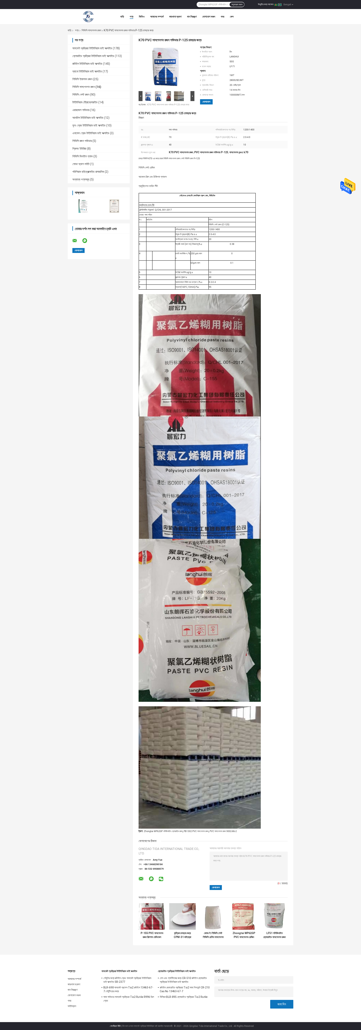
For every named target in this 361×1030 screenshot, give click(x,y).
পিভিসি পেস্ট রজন (80, 94)
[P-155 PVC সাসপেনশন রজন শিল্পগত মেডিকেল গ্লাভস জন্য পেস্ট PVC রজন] (152, 916)
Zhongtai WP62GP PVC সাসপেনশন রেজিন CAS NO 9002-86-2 (244, 935)
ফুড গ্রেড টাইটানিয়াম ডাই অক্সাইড (88, 125)
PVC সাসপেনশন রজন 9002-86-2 (223, 831)
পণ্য (131, 16)
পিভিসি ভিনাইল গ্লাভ (82, 156)
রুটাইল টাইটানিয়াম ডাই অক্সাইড (87, 63)
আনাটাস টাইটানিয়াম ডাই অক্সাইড (87, 118)
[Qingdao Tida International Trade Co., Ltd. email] (77, 240)
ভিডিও (142, 16)
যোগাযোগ (206, 101)
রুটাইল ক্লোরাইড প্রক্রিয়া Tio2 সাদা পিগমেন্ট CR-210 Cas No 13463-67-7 (185, 989)
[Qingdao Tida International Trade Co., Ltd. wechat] (161, 879)
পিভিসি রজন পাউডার (82, 141)
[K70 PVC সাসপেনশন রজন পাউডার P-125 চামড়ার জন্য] (165, 68)
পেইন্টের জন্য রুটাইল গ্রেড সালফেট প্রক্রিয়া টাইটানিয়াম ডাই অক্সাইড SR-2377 (127, 980)
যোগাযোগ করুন (208, 16)
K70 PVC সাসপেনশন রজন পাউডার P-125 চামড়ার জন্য (168, 104)
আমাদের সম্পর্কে (157, 16)
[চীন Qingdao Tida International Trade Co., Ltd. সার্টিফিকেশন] (83, 206)
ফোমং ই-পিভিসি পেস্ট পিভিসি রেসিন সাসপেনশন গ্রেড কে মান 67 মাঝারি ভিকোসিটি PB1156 (213, 935)
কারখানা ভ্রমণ (175, 16)
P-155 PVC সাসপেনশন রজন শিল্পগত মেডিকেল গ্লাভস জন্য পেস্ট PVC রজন (152, 935)
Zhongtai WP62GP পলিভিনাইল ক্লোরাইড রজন (163, 831)
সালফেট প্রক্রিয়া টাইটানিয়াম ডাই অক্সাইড (92, 48)
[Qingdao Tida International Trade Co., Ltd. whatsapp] (87, 240)
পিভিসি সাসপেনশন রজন (91, 30)
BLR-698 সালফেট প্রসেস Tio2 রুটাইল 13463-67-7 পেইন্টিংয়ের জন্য (128, 989)
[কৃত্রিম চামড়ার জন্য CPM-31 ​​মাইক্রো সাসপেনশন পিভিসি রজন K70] (182, 916)
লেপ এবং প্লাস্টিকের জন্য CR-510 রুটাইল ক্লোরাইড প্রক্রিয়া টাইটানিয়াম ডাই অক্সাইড (183, 980)
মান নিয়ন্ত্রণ (192, 16)
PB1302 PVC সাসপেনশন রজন (196, 831)
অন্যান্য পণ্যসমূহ (80, 179)
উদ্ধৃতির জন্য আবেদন (265, 4)
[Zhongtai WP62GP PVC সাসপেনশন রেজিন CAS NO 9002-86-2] (244, 916)
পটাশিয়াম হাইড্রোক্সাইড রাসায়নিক (88, 172)
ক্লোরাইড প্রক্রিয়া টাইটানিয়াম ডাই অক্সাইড (93, 56)
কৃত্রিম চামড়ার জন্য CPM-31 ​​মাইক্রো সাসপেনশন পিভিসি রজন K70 (182, 935)
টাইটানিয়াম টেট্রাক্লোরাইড (85, 102)
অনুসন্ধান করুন (236, 4)
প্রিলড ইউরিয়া (79, 148)
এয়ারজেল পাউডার (80, 110)
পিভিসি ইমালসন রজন (82, 79)
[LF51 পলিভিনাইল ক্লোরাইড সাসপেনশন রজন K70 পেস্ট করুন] (274, 916)
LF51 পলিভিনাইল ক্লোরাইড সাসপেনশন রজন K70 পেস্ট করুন (274, 935)
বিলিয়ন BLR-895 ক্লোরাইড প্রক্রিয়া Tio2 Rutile (184, 996)
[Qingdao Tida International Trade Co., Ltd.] (88, 16)
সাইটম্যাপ (72, 1006)
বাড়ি (122, 16)
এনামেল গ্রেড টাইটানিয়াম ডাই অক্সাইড (90, 133)
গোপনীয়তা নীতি (115, 1026)
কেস (232, 16)
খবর (222, 16)
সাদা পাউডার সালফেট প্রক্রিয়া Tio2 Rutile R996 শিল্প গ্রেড (128, 998)
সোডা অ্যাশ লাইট (80, 164)
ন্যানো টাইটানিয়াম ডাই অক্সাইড (87, 71)
